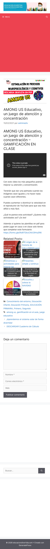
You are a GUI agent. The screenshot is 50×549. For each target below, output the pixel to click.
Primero (17, 308)
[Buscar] (41, 471)
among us (11, 312)
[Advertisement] (25, 47)
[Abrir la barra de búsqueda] (47, 16)
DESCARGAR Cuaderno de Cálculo (23, 326)
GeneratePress (25, 545)
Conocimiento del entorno (19, 301)
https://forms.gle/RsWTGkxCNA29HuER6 (22, 232)
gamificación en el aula (27, 312)
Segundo (26, 308)
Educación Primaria (20, 305)
